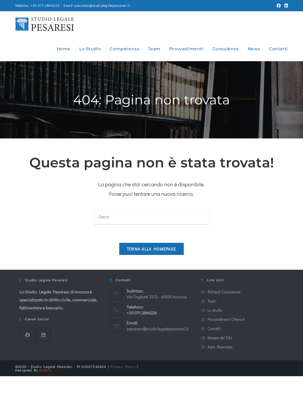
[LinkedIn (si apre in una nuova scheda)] (285, 6)
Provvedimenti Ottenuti (226, 319)
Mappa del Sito (219, 337)
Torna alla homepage (151, 248)
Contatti (213, 328)
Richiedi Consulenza (223, 291)
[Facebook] (27, 335)
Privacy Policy (123, 366)
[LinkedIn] (43, 335)
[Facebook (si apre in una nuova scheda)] (279, 6)
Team (211, 300)
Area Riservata (219, 346)
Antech (45, 370)
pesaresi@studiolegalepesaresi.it (157, 329)
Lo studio (214, 310)
